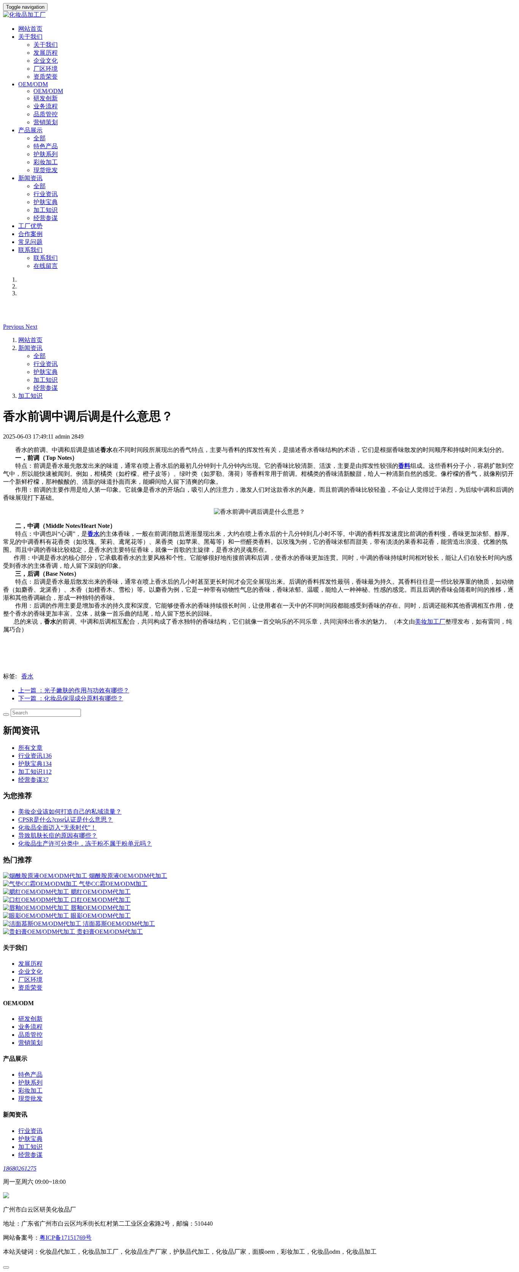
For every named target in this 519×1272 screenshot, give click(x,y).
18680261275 (19, 1168)
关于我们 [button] (30, 36)
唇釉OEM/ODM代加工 (101, 907)
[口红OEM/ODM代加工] (37, 900)
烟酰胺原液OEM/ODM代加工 (128, 876)
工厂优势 (30, 226)
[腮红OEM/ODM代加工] (37, 892)
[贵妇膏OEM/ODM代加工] (40, 931)
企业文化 (45, 60)
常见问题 (30, 242)
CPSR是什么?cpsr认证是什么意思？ (65, 819)
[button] (14, 326)
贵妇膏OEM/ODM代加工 (110, 931)
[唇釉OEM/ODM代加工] (37, 907)
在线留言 (45, 266)
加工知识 (45, 210)
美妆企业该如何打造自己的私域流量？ (70, 811)
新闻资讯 (30, 348)
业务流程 (45, 106)
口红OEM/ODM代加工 (101, 900)
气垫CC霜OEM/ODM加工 (113, 884)
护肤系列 (45, 154)
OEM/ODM (48, 91)
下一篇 (70, 698)
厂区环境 (45, 68)
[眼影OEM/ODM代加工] (37, 915)
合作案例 (30, 234)
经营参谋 (45, 218)
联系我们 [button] (30, 250)
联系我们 (45, 258)
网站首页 (30, 28)
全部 (39, 138)
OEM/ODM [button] (33, 84)
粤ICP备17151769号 (66, 1237)
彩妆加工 (45, 162)
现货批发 (45, 170)
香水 (27, 676)
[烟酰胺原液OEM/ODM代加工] (46, 876)
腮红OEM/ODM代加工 (101, 892)
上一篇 (73, 690)
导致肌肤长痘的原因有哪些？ (57, 835)
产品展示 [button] (30, 130)
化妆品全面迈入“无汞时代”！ (57, 827)
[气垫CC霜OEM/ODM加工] (41, 884)
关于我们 (45, 44)
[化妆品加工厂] (259, 15)
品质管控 (45, 114)
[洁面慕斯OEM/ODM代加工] (43, 923)
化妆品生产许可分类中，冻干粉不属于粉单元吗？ (85, 843)
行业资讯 (45, 194)
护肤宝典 (45, 202)
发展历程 (45, 52)
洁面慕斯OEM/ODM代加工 (119, 923)
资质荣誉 (45, 76)
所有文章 (30, 748)
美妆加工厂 (430, 621)
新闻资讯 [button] (30, 178)
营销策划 (45, 122)
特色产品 (45, 146)
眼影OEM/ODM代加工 (101, 915)
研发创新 (45, 98)
